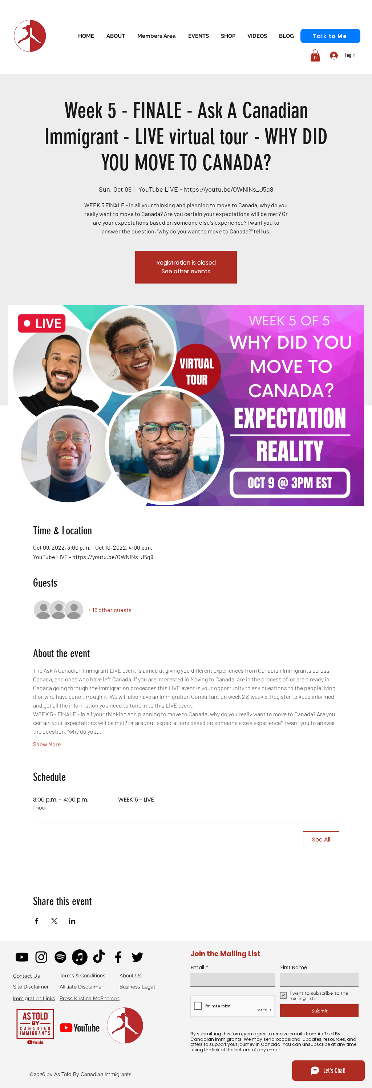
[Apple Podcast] (80, 957)
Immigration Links (34, 998)
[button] (156, 35)
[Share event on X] (54, 921)
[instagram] (41, 957)
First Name (293, 967)
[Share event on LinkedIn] (72, 921)
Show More (47, 744)
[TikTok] (99, 957)
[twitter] (137, 957)
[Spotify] (60, 957)
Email (197, 967)
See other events (186, 271)
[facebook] (118, 957)
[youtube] (22, 957)
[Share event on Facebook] (36, 921)
